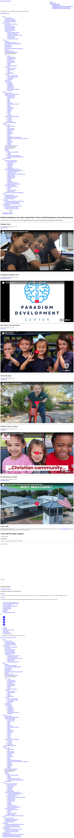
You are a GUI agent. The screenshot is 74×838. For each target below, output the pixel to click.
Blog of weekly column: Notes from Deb (12, 203)
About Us (5, 627)
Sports (8, 127)
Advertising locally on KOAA (8, 629)
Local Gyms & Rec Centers (12, 76)
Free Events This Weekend (10, 19)
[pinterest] (4, 622)
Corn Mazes (9, 166)
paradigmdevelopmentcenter (5, 278)
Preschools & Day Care (9, 51)
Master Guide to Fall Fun (12, 161)
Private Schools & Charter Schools (11, 52)
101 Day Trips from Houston (8, 212)
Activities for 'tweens (11, 36)
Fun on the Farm (8, 44)
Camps (4, 91)
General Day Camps (11, 96)
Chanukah (9, 178)
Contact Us (5, 611)
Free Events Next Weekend (10, 20)
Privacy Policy (6, 631)
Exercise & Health (10, 128)
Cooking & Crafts (10, 107)
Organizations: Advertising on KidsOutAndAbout (61, 8)
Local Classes (7, 124)
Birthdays (7, 41)
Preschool (9, 111)
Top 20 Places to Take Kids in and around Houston (14, 201)
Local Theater (9, 59)
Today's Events (8, 25)
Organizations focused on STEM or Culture (15, 156)
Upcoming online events (9, 194)
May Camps (9, 117)
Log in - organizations (7, 604)
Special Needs (7, 80)
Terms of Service (6, 632)
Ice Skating (9, 187)
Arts (6, 54)
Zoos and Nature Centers (12, 190)
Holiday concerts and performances (13, 183)
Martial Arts (9, 132)
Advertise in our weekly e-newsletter (11, 208)
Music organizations (11, 57)
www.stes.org (2, 328)
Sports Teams (9, 79)
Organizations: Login (56, 5)
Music (8, 99)
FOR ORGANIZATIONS (55, 4)
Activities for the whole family (12, 38)
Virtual (4, 193)
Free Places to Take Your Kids (10, 21)
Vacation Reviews (10, 86)
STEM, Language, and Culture (13, 103)
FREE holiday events (11, 176)
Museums (7, 49)
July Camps (9, 119)
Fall (3, 159)
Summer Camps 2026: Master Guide (11, 94)
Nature (8, 105)
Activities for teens (10, 37)
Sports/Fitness (9, 102)
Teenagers (9, 115)
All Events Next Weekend (10, 30)
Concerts (9, 679)
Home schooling (8, 158)
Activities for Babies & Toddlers (13, 32)
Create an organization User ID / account (10, 603)
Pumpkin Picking (10, 73)
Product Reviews (10, 87)
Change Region (53, 2)
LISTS (4, 39)
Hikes (8, 70)
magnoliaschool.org (4, 227)
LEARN (4, 123)
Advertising (5, 609)
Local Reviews (10, 85)
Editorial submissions (7, 608)
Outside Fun (7, 67)
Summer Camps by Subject (10, 95)
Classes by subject (10, 126)
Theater (8, 100)
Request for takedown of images (9, 612)
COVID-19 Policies (7, 607)
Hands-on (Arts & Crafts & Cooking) (14, 137)
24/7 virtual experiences (9, 198)
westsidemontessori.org (4, 480)
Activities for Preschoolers (12, 33)
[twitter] (4, 619)
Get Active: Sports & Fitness (12, 75)
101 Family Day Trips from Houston (11, 202)
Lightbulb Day (10, 181)
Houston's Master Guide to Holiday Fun (12, 169)
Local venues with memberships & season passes (14, 48)
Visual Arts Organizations (12, 65)
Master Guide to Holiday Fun (12, 171)
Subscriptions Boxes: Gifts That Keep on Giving (16, 174)
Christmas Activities (11, 177)
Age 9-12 (9, 113)
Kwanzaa (9, 180)
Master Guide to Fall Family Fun (11, 24)
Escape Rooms (8, 47)
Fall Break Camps (8, 92)
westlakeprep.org (3, 429)
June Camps (9, 118)
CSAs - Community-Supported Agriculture (13, 43)
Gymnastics (9, 754)
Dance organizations (11, 60)
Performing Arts (10, 133)
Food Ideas (9, 83)
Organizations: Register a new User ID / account (61, 7)
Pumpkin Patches (10, 167)
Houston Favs (5, 199)
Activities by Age (8, 31)
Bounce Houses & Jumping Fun (11, 42)
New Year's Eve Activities (12, 182)
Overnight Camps (10, 97)
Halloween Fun (10, 164)
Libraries (9, 153)
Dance (8, 101)
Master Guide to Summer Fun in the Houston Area (14, 192)
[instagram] (4, 624)
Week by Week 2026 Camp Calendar (12, 116)
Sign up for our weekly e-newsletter (11, 207)
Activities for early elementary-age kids (14, 35)
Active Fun (7, 74)
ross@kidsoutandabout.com (65, 528)
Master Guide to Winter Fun (10, 185)
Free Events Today (8, 17)
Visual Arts (9, 106)
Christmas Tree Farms (11, 172)
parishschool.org (3, 379)
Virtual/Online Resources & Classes (11, 196)
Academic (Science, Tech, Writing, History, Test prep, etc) (18, 138)
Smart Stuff (7, 150)
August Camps (10, 121)
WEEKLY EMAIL (6, 204)
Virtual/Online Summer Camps (10, 122)
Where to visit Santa (11, 175)
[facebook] (4, 617)
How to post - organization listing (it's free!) (11, 602)
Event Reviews (10, 90)
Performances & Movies (11, 58)
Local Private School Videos (10, 53)
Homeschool (9, 140)
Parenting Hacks (10, 84)
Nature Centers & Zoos (11, 68)
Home (51, 1)
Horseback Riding (10, 129)
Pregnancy (9, 144)
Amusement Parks (10, 69)
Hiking (8, 188)
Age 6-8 (8, 112)
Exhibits (8, 64)
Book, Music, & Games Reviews (13, 89)
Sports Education (10, 78)
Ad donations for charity (7, 633)
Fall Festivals (9, 165)
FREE (4, 16)
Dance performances (11, 62)
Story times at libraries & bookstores (14, 155)
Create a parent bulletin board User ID (10, 606)
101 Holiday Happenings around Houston (15, 170)
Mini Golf (9, 71)
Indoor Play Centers (8, 46)
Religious (9, 110)
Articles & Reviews (8, 81)
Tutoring (6, 149)
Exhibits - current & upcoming (12, 151)
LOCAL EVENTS (6, 22)
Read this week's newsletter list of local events (13, 206)
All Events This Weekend (9, 27)
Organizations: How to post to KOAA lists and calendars (62, 6)
